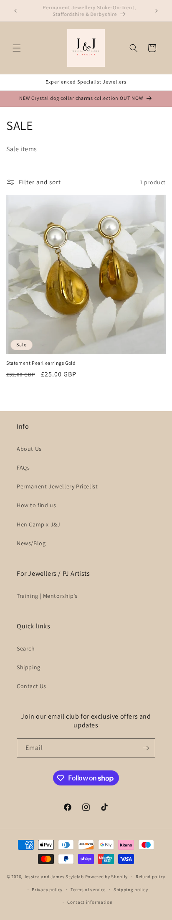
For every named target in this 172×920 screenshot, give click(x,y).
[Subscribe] (146, 748)
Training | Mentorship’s (47, 596)
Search (26, 648)
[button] (17, 48)
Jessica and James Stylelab (54, 876)
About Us (29, 448)
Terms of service (88, 889)
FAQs (23, 467)
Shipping (28, 667)
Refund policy (150, 876)
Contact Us (31, 686)
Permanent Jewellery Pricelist (57, 486)
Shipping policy (131, 889)
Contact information (89, 902)
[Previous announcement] (15, 11)
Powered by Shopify (106, 876)
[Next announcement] (156, 11)
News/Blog (31, 543)
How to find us (36, 505)
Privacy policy (47, 889)
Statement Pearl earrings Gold (41, 363)
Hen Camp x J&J (38, 524)
